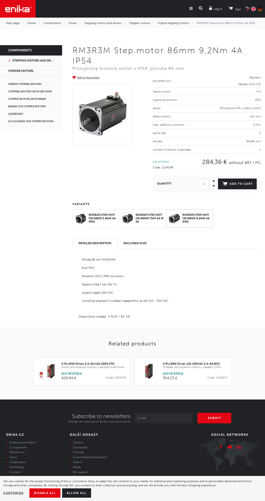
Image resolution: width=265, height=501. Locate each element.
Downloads (80, 447)
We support (80, 472)
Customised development (90, 457)
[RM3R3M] (102, 114)
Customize (13, 493)
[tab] (94, 243)
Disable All (45, 493)
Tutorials (78, 452)
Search (77, 462)
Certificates (16, 467)
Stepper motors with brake (27, 99)
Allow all (77, 493)
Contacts (15, 472)
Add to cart (241, 184)
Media (77, 467)
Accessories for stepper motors (31, 121)
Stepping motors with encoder (30, 91)
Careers (78, 442)
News (13, 457)
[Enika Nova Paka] (18, 9)
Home (31, 23)
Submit (214, 418)
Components (52, 23)
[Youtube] (230, 447)
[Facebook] (221, 447)
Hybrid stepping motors (173, 23)
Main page (13, 23)
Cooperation (17, 462)
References (16, 452)
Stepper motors (139, 23)
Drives (73, 23)
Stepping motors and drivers (103, 23)
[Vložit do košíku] (125, 371)
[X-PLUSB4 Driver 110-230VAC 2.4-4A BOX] (151, 371)
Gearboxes (15, 113)
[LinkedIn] (239, 447)
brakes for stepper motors (27, 106)
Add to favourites (88, 77)
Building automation (22, 442)
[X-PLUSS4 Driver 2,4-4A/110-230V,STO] (49, 371)
